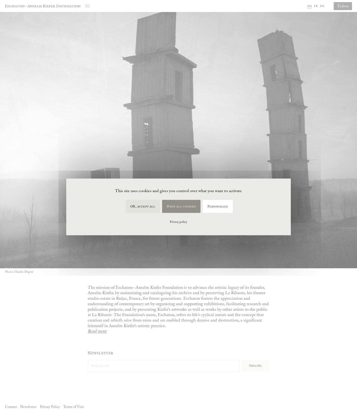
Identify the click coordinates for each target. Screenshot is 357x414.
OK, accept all (142, 206)
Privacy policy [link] (178, 222)
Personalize (217, 206)
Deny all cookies (181, 206)
